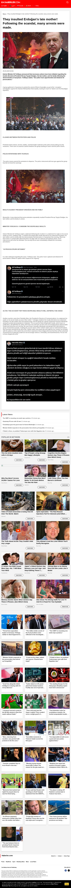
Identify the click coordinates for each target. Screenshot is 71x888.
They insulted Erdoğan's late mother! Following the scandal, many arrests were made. (30, 14)
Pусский (21, 5)
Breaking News (21, 861)
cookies (34, 882)
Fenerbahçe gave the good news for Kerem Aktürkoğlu (24, 424)
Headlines (8, 861)
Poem (3, 861)
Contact (60, 856)
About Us (53, 856)
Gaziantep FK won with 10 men (17, 421)
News (27, 861)
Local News (33, 861)
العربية (12, 5)
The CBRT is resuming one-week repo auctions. (22, 418)
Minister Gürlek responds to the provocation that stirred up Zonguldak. (29, 428)
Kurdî (29, 5)
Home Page (67, 856)
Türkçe (37, 5)
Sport (13, 861)
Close (66, 884)
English (5, 5)
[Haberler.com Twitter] (68, 871)
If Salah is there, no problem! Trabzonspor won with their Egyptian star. (29, 431)
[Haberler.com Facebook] (65, 871)
